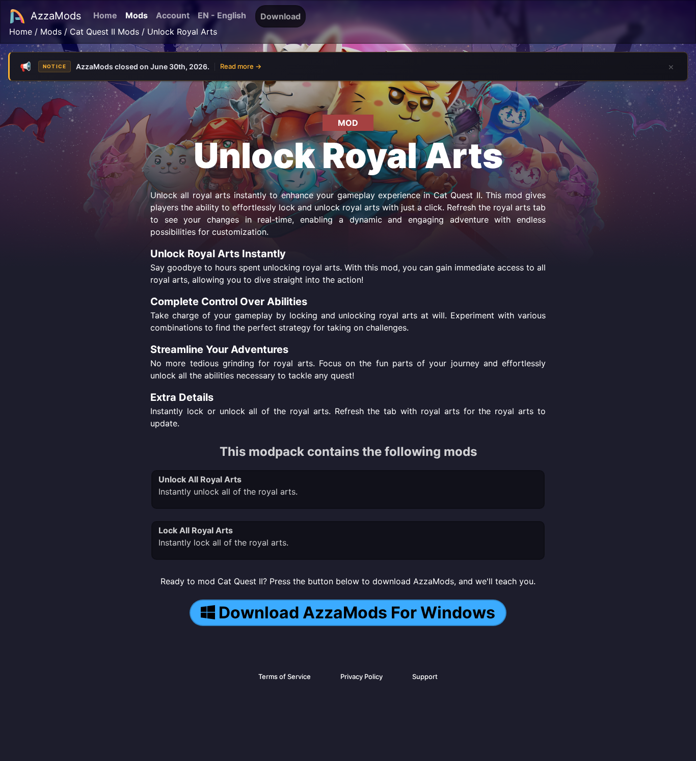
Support (425, 676)
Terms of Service (284, 676)
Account (173, 15)
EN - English (222, 15)
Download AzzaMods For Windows (357, 612)
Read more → (240, 66)
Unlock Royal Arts (182, 31)
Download (280, 16)
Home (105, 15)
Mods (136, 15)
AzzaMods (56, 16)
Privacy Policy (361, 676)
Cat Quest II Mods (104, 31)
